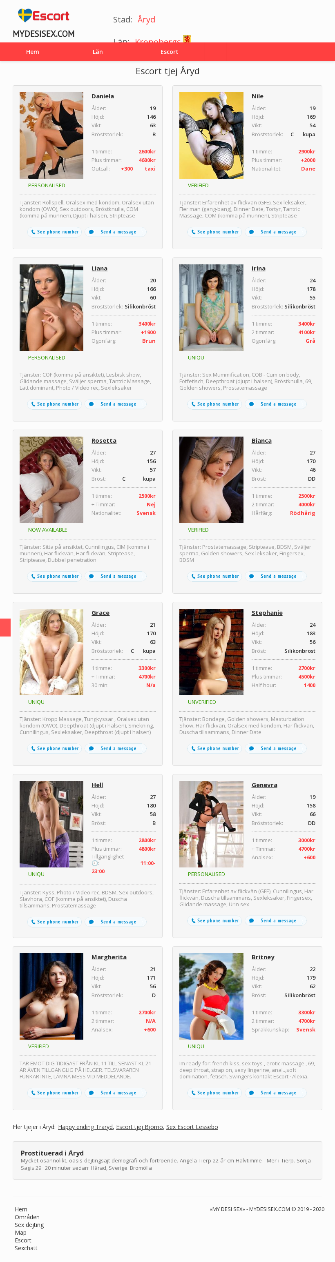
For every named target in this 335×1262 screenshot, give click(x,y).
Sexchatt (26, 1248)
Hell (97, 784)
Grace (100, 612)
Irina (259, 268)
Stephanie (267, 612)
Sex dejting (29, 1225)
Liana (99, 268)
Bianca (262, 440)
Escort (23, 1240)
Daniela (103, 96)
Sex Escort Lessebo (192, 1127)
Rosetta (104, 440)
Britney (263, 956)
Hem (21, 1209)
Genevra (264, 784)
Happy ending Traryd (85, 1127)
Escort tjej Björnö (139, 1127)
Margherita (109, 956)
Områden (27, 1217)
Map (21, 1232)
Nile (258, 96)
